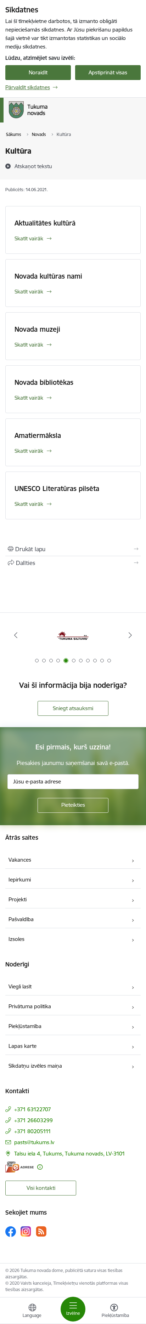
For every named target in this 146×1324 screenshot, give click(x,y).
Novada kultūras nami (48, 276)
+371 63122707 (32, 1109)
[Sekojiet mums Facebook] (10, 1231)
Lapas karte (22, 1046)
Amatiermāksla (38, 435)
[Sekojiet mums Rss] (41, 1231)
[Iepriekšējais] (16, 635)
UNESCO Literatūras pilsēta (57, 488)
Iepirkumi (20, 879)
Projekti (18, 899)
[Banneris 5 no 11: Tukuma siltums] (73, 635)
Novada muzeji (37, 329)
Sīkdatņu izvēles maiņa (35, 1065)
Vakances (20, 859)
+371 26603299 (33, 1120)
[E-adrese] (19, 1167)
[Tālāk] (130, 635)
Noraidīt (38, 72)
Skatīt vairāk (29, 238)
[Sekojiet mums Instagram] (26, 1231)
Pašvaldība (21, 919)
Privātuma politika (30, 1006)
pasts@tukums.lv (34, 1142)
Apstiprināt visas (108, 72)
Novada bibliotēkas (44, 382)
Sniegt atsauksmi (73, 708)
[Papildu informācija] (40, 1167)
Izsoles (16, 939)
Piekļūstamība (25, 1026)
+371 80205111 (32, 1131)
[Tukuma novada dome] (47, 118)
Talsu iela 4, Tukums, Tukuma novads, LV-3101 (69, 1153)
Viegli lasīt (20, 986)
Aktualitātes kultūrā (45, 223)
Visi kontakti (41, 1188)
